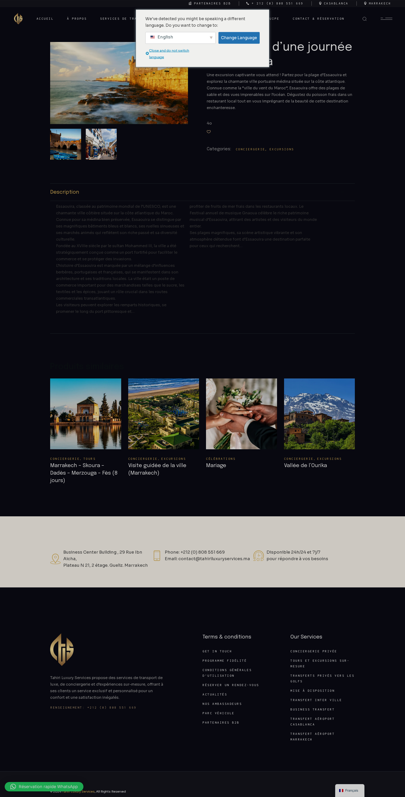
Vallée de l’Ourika (305, 465)
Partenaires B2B (221, 722)
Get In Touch (217, 651)
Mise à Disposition (312, 690)
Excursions (282, 149)
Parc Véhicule (218, 713)
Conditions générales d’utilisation (227, 672)
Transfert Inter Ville (316, 700)
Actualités (214, 694)
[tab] (202, 192)
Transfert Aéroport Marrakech (312, 736)
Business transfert (312, 709)
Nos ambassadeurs (222, 704)
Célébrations (221, 459)
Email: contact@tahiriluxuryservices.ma (207, 558)
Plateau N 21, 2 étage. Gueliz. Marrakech (105, 565)
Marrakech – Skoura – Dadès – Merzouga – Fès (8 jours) (84, 473)
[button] (209, 131)
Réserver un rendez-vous (230, 685)
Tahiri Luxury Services (78, 791)
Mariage (216, 465)
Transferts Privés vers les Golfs (322, 678)
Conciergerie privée (313, 651)
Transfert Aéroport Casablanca (312, 721)
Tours (89, 459)
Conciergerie (250, 149)
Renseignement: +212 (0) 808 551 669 (93, 707)
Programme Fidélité (224, 660)
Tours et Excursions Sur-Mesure (319, 663)
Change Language (239, 37)
